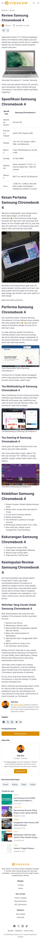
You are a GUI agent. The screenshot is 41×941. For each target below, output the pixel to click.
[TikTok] (26, 926)
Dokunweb (20, 917)
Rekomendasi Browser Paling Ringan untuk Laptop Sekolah (25, 811)
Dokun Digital (18, 705)
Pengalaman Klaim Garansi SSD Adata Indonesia (26, 823)
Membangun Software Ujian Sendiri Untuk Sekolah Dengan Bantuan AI (26, 836)
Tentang (20, 885)
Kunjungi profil (20, 771)
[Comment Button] (4, 30)
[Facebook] (4, 722)
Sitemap (10, 931)
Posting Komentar (20, 734)
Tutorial (32, 784)
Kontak (20, 888)
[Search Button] (34, 3)
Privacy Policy (28, 931)
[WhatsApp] (12, 722)
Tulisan (23, 784)
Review (5, 784)
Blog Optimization (20, 901)
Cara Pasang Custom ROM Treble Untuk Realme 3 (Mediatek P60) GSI (24, 799)
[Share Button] (8, 30)
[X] (8, 722)
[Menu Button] (2, 3)
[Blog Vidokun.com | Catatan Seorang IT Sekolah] (16, 3)
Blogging (16, 819)
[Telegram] (16, 722)
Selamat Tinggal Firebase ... (25, 848)
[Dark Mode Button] (38, 3)
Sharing (14, 784)
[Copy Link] (20, 722)
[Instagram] (22, 926)
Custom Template (21, 898)
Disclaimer (18, 931)
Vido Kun (20, 756)
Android (16, 795)
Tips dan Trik (17, 807)
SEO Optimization (21, 904)
